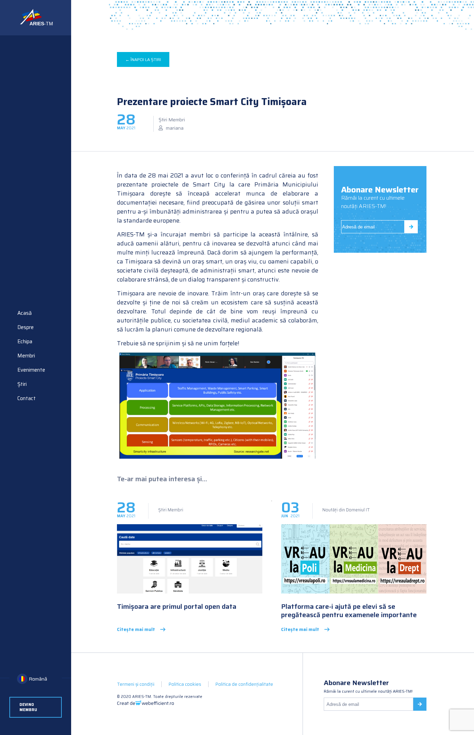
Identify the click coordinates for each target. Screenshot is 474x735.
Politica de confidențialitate (244, 684)
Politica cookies (185, 684)
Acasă (24, 313)
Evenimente (31, 370)
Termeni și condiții (135, 684)
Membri (26, 356)
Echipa (24, 341)
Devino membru (28, 707)
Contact (26, 398)
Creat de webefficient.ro (145, 703)
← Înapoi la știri (143, 59)
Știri (22, 384)
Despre (25, 327)
